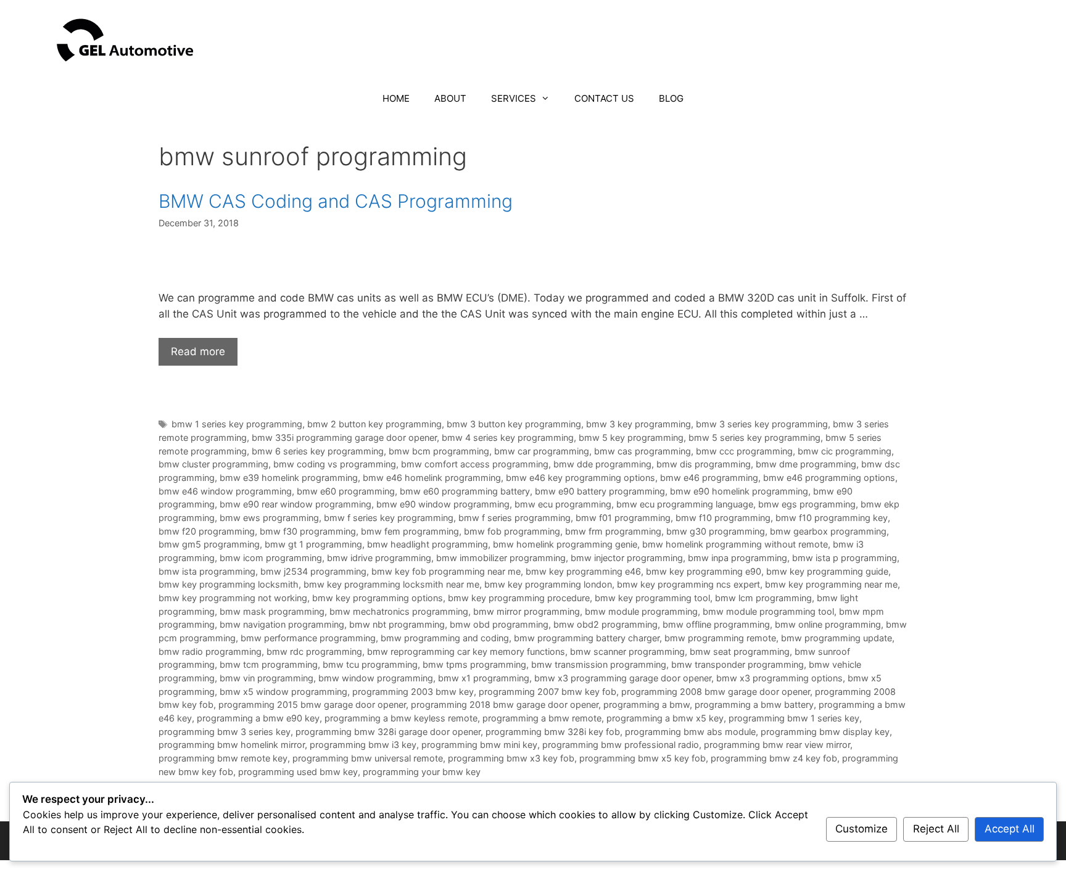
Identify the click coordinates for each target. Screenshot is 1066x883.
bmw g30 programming (715, 531)
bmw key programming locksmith (229, 584)
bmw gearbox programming (828, 531)
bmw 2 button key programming (374, 424)
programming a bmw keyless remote (400, 718)
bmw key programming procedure (519, 598)
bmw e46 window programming (225, 491)
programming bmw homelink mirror (232, 744)
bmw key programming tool (652, 598)
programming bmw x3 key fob (511, 758)
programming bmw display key (825, 731)
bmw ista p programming (844, 557)
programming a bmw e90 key (258, 718)
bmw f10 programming (723, 517)
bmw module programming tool (768, 611)
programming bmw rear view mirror (777, 744)
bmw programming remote (720, 638)
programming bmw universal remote (367, 758)
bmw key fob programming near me (446, 571)
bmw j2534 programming (313, 571)
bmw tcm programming (269, 664)
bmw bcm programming (439, 451)
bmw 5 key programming (631, 437)
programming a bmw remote (541, 718)
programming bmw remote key (223, 758)
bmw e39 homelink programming (289, 477)
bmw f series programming (514, 517)
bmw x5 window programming (283, 691)
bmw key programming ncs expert (688, 584)
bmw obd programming (499, 624)
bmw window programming (375, 678)
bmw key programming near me (831, 584)
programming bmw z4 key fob (774, 758)
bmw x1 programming (483, 678)
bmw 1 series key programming (236, 424)
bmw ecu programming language (684, 504)
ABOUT (450, 98)
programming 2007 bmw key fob (547, 691)
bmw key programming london (548, 584)
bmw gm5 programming (209, 544)
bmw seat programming (740, 651)
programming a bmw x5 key (665, 718)
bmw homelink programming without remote (735, 544)
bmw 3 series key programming (762, 424)
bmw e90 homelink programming (739, 491)
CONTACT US (604, 98)
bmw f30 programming (308, 531)
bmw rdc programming (314, 651)
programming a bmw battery (754, 704)
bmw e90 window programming (443, 504)
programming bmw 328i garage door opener (388, 731)
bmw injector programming (627, 557)
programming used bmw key (298, 771)
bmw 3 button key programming (514, 424)
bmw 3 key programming (638, 424)
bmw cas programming (642, 451)
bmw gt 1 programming (313, 544)
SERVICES (513, 98)
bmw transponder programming (737, 664)
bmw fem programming (410, 531)
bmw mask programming (272, 611)
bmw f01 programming (623, 517)
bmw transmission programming (598, 664)
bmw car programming (541, 451)
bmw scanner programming (627, 651)
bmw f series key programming (388, 517)
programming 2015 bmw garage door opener (312, 704)
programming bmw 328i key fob (552, 731)
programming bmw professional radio (620, 744)
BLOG (671, 98)
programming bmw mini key (479, 744)
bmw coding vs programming (334, 464)
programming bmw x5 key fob (642, 758)
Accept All (1010, 829)
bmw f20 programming (207, 531)
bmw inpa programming (737, 557)
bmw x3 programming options (779, 678)
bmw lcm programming (763, 598)
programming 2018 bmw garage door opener (504, 704)
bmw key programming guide (827, 571)
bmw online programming (828, 624)
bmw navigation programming (282, 624)
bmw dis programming (703, 464)
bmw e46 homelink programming (432, 477)
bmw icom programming (271, 557)
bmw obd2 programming (605, 624)
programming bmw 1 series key (794, 718)
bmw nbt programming (397, 624)
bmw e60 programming (346, 491)
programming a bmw (646, 704)
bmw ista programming (207, 571)
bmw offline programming (716, 624)
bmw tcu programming (370, 664)
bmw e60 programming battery (465, 491)
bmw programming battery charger (586, 638)
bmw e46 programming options (829, 477)
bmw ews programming (269, 517)
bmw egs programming (807, 504)
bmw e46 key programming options (580, 477)
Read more (198, 351)
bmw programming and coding (445, 638)
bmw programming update (836, 638)
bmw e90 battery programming (600, 491)
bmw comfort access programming (474, 464)
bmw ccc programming (744, 451)
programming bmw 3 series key (225, 731)
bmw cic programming (844, 451)
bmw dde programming (602, 464)
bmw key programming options (377, 598)
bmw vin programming (266, 678)
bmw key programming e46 (583, 571)
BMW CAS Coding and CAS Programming (336, 201)
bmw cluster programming (213, 464)
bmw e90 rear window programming (295, 504)
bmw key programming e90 (703, 571)
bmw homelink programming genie (565, 544)
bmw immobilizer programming (501, 557)
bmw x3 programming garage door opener (622, 678)
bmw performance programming (308, 638)
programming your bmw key (422, 771)
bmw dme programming (806, 464)
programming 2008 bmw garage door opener (715, 691)
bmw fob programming (512, 531)
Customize (861, 829)
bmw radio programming (210, 651)
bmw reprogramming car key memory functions (466, 651)
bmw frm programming (613, 531)
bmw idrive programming (379, 557)
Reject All (936, 829)
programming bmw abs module (690, 731)
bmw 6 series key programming (318, 451)
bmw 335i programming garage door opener (344, 437)
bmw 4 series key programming (508, 437)
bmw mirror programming (526, 611)
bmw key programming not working (233, 598)
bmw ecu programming (562, 504)
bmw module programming (641, 611)
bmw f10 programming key (831, 517)
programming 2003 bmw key (413, 691)
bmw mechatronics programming (398, 611)
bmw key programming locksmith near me (391, 584)
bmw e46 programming (709, 477)
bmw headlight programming (427, 544)
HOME (396, 98)
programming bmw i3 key (363, 744)
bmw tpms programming (474, 664)
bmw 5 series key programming (754, 437)
